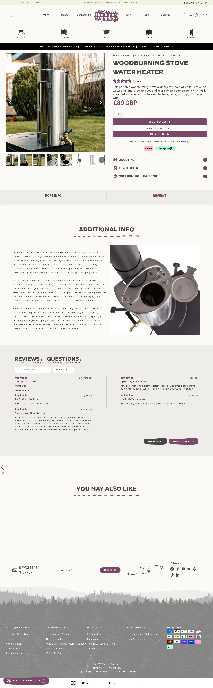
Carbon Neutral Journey (18, 653)
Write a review (184, 441)
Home (116, 55)
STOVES (64, 15)
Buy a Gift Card (54, 653)
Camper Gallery (14, 643)
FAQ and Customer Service (100, 643)
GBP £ (184, 15)
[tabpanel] (106, 405)
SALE (128, 15)
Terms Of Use (98, 667)
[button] (12, 160)
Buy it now (160, 134)
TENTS (46, 15)
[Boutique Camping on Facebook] (177, 568)
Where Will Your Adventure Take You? (66, 643)
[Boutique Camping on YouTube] (183, 568)
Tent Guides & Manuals (58, 634)
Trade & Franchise (136, 639)
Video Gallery (13, 648)
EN (190, 15)
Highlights (128, 168)
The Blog (11, 639)
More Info (53, 195)
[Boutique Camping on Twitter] (189, 568)
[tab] (64, 360)
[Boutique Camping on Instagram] (172, 568)
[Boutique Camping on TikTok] (172, 575)
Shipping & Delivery (96, 639)
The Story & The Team (18, 634)
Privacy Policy (114, 667)
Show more (155, 441)
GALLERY (165, 15)
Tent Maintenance (56, 648)
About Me (127, 160)
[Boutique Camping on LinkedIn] (177, 575)
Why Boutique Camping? (138, 176)
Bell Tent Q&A (93, 634)
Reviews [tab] (28, 359)
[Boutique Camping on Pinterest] (194, 568)
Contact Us (92, 648)
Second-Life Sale (55, 639)
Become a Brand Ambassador (142, 634)
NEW (147, 15)
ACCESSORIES (84, 15)
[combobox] (87, 683)
